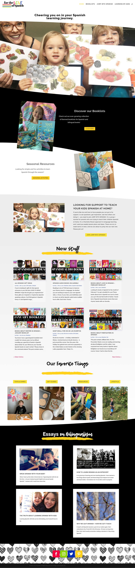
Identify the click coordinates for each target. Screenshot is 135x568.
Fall (107, 337)
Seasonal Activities (40, 178)
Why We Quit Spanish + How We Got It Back (94, 524)
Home (81, 4)
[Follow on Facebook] (56, 553)
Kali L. (17, 285)
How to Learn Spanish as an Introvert (93, 472)
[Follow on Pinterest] (78, 553)
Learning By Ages (122, 4)
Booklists (90, 4)
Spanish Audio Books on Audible (65, 283)
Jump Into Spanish (105, 4)
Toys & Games (19, 382)
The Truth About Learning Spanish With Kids (38, 516)
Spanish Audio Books (77, 285)
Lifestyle (34, 285)
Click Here (90, 129)
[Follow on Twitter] (71, 553)
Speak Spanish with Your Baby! (32, 474)
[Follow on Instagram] (63, 553)
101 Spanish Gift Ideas (23, 283)
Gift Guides (29, 285)
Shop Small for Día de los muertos (67, 331)
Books (70, 285)
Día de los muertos (68, 333)
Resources (83, 382)
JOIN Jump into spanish (96, 235)
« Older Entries (18, 357)
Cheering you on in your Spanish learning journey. (60, 17)
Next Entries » (117, 357)
